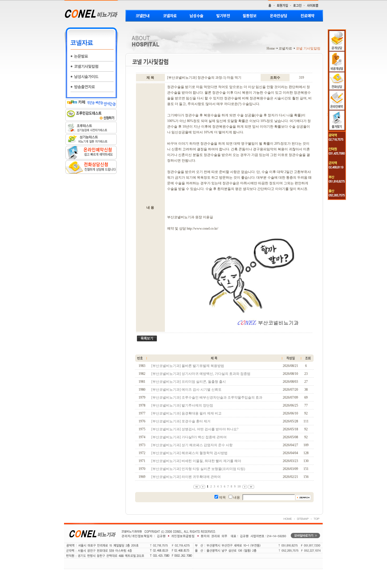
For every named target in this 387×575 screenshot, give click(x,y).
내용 (236, 497)
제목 (222, 497)
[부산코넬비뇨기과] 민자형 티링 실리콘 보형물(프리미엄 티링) (198, 469)
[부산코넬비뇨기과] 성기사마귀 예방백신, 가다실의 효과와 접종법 (200, 374)
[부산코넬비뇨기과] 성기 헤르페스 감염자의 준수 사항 (192, 445)
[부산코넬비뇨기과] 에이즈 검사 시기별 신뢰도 (186, 390)
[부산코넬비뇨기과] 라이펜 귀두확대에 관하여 (186, 477)
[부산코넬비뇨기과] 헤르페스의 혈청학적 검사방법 (189, 453)
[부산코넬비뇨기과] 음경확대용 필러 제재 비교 (186, 413)
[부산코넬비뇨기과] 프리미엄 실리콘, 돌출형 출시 (188, 382)
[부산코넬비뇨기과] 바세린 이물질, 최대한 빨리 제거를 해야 (196, 461)
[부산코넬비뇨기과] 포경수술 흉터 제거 (180, 421)
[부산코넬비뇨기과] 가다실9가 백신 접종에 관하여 (189, 437)
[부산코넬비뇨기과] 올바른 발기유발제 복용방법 (187, 366)
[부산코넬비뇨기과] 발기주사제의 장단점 (182, 405)
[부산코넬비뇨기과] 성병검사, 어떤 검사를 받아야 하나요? (194, 429)
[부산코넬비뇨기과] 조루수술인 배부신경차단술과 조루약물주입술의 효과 (206, 397)
